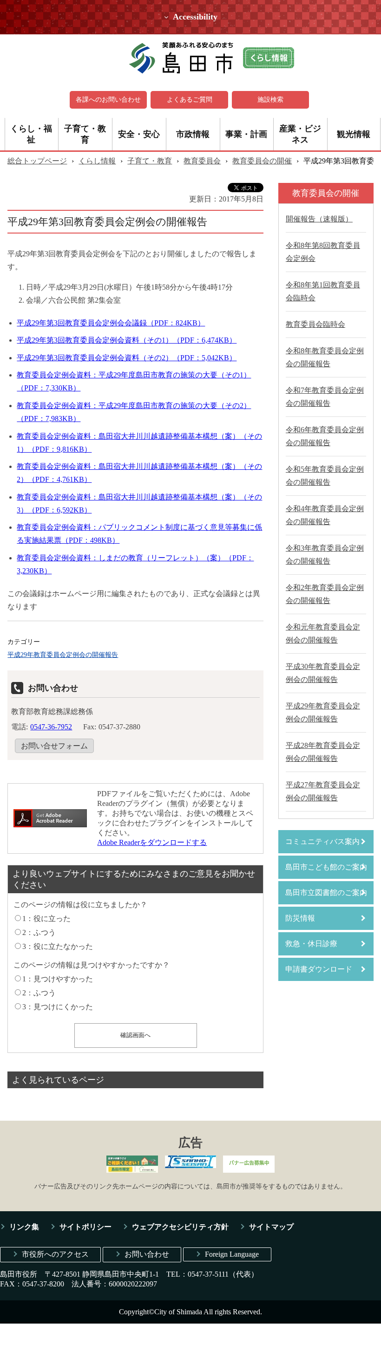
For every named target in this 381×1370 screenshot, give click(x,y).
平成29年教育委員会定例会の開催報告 (62, 654)
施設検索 (270, 99)
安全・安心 (139, 134)
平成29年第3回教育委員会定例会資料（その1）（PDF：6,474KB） (126, 340)
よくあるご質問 (189, 99)
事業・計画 (246, 134)
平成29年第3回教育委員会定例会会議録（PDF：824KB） (111, 323)
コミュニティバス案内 (322, 841)
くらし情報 (97, 161)
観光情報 (353, 134)
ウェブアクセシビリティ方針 (180, 1227)
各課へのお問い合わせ (108, 99)
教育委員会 (202, 161)
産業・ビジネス (300, 134)
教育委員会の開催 (262, 161)
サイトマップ (271, 1227)
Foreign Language (232, 1254)
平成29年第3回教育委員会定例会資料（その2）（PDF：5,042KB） (126, 358)
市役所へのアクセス (55, 1254)
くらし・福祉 (31, 134)
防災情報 (300, 918)
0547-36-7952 (51, 727)
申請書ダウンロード (318, 969)
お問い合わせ (147, 1254)
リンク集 (24, 1227)
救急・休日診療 (311, 944)
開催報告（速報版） (319, 219)
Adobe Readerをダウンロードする (152, 842)
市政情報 (193, 134)
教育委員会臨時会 (315, 324)
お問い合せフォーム (54, 746)
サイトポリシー (85, 1227)
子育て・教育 (85, 134)
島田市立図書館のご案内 (326, 892)
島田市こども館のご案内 (326, 867)
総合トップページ (37, 161)
